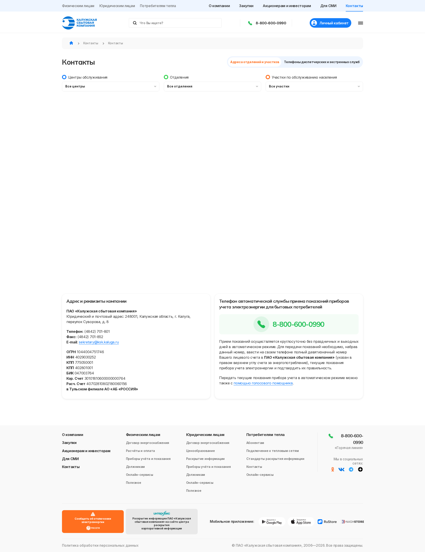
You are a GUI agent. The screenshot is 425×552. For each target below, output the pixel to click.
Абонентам (255, 443)
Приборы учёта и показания (148, 459)
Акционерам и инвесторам (287, 6)
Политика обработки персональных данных (100, 545)
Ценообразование (200, 451)
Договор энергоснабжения (147, 443)
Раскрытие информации (205, 459)
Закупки (246, 6)
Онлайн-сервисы (139, 474)
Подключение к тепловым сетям (272, 451)
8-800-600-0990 (271, 23)
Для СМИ (328, 6)
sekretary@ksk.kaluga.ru (99, 342)
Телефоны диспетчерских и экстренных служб (322, 62)
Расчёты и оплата (140, 451)
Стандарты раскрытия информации (275, 459)
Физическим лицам (78, 6)
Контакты (354, 6)
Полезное (133, 482)
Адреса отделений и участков (254, 62)
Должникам (135, 467)
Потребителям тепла (158, 6)
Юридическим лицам (117, 6)
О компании (219, 6)
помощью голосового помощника (263, 383)
